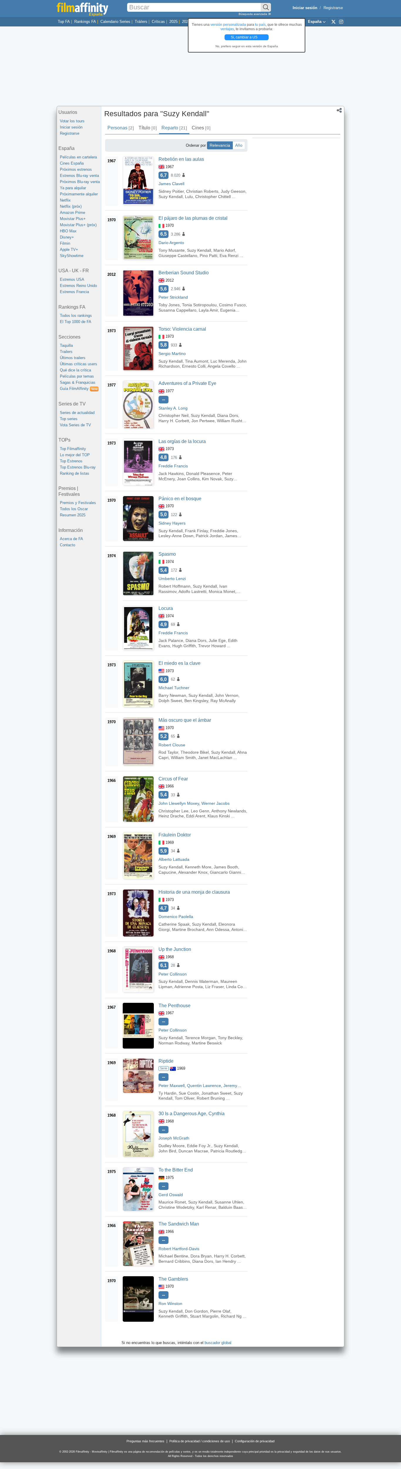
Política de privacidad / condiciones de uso (199, 1441)
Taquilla (66, 345)
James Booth (226, 867)
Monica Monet (222, 591)
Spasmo (167, 554)
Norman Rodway (174, 1043)
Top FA (64, 21)
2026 (186, 21)
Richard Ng (231, 1316)
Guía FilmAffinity (78, 388)
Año (238, 145)
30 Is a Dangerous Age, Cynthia (192, 1113)
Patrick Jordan (209, 535)
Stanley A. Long (173, 408)
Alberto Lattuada (174, 859)
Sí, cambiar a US (244, 37)
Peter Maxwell (172, 1085)
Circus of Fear (173, 778)
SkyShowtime (71, 255)
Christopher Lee (173, 811)
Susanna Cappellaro (177, 310)
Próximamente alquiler (79, 194)
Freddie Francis (173, 466)
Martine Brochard (188, 929)
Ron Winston (170, 1303)
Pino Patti (208, 255)
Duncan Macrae (193, 1151)
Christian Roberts (202, 191)
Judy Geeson (233, 191)
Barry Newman (172, 695)
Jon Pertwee (203, 420)
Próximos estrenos (76, 169)
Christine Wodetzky (176, 1207)
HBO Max (68, 231)
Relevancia (220, 145)
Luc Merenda (222, 361)
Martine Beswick (207, 1043)
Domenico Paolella (176, 916)
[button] (339, 111)
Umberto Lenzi (172, 578)
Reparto (174, 127)
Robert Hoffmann (175, 586)
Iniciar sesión (71, 127)
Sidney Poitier (171, 191)
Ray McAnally (223, 700)
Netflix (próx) (71, 206)
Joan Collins (188, 478)
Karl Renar (206, 1207)
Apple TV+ (69, 249)
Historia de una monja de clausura (194, 892)
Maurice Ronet (172, 1202)
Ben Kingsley (196, 700)
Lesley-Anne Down (176, 535)
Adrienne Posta (188, 986)
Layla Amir (208, 310)
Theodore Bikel (195, 752)
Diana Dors (227, 415)
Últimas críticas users (78, 364)
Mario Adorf (224, 250)
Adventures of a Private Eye (187, 383)
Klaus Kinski (219, 816)
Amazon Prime (72, 212)
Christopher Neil (173, 415)
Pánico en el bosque (180, 498)
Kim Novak (212, 478)
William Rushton (232, 420)
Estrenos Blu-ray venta (79, 175)
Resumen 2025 (72, 515)
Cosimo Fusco (232, 304)
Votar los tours (72, 121)
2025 (173, 21)
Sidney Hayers (172, 523)
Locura (166, 608)
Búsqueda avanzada (253, 14)
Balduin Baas (230, 1207)
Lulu (189, 196)
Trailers (66, 351)
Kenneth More (198, 867)
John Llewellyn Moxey (179, 803)
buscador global (218, 1342)
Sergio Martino (172, 353)
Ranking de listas (74, 473)
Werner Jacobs (215, 803)
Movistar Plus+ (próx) (78, 225)
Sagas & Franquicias (77, 382)
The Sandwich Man (179, 1223)
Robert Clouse (172, 745)
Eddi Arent (195, 816)
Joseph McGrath (174, 1138)
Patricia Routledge (227, 1151)
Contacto (67, 545)
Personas (120, 127)
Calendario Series (115, 21)
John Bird (167, 1151)
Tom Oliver (184, 1098)
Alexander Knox (193, 872)
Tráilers (141, 21)
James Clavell (171, 183)
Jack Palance (171, 640)
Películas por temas (77, 376)
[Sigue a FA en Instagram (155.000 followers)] (341, 21)
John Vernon (226, 695)
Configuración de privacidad (254, 1441)
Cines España (72, 163)
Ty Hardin (167, 1093)
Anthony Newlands (228, 811)
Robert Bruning (211, 1098)
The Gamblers (173, 1279)
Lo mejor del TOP (75, 455)
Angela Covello (221, 366)
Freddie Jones (223, 530)
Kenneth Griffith (173, 1316)
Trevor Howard (212, 645)
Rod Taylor (168, 752)
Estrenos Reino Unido (78, 285)
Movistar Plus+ (73, 219)
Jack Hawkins (171, 473)
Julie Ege (217, 640)
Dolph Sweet (170, 700)
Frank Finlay (196, 530)
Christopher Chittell (213, 196)
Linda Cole (236, 986)
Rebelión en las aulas (181, 159)
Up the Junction (175, 949)
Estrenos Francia (74, 292)
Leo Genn (200, 811)
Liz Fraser (214, 986)
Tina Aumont (196, 361)
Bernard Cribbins (174, 1261)
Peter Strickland (173, 297)
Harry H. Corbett (174, 420)
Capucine (167, 872)
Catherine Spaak (174, 924)
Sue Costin (189, 1093)
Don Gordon (196, 1311)
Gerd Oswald (171, 1194)
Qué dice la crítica (75, 370)
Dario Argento (171, 242)
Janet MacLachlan (215, 757)
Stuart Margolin (204, 1316)
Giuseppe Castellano (178, 255)
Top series (68, 419)
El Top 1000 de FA (75, 322)
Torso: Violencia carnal (182, 329)
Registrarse (333, 8)
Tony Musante (172, 250)
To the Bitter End (176, 1169)
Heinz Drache (171, 816)
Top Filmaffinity (73, 449)
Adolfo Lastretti (192, 591)
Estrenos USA (72, 279)
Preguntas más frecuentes (145, 1441)
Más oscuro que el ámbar (185, 720)
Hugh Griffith (184, 645)
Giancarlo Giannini (227, 872)
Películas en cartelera (78, 157)
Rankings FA (85, 21)
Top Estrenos (71, 461)
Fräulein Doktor (175, 834)
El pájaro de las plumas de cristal (193, 218)
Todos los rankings (76, 315)
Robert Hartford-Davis (179, 1248)
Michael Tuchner (174, 687)
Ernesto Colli (193, 366)
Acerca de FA (71, 539)
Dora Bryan (201, 1256)
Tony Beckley (230, 1037)
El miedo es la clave (180, 663)
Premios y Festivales (78, 503)
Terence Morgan (200, 1037)
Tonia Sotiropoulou (199, 304)
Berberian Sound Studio (184, 272)
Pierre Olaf (220, 1311)
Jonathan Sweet (216, 1093)
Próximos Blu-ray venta (80, 182)
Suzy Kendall (171, 196)
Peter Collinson (173, 974)
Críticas (158, 21)
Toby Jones (169, 304)
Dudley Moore (172, 1145)
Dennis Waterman (201, 981)
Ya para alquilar (73, 188)
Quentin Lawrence (204, 1085)
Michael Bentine (173, 1256)
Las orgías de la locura (182, 441)
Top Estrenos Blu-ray (78, 467)
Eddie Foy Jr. (199, 1145)
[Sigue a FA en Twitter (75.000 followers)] (333, 21)
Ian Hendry (225, 1261)
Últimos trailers (72, 358)
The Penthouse (175, 1005)
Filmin (65, 243)
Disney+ (67, 237)
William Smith (183, 757)
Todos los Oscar (74, 509)
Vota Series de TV (75, 425)
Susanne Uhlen (229, 1202)
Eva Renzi (229, 255)
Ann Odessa (217, 929)
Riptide (166, 1061)
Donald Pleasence (203, 473)
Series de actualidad (77, 412)
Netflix (65, 200)
